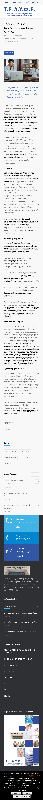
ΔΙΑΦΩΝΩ (27, 793)
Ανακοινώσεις (17, 36)
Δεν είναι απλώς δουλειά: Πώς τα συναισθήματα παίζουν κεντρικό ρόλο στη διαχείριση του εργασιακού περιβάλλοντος (21, 632)
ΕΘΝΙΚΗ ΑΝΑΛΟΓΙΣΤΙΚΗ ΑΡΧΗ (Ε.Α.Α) (18, 659)
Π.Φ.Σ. (6, 683)
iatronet (11, 422)
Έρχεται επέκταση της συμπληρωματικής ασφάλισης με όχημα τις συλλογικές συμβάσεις (21, 613)
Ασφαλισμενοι (10, 452)
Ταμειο (8, 464)
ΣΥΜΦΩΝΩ (16, 793)
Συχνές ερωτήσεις (31, 2)
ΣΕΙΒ (5, 702)
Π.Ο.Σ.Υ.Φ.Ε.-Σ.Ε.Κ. (10, 665)
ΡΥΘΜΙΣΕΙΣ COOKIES (21, 796)
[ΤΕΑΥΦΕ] (20, 11)
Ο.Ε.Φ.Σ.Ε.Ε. (8, 677)
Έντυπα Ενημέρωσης (13, 2)
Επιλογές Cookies (10, 599)
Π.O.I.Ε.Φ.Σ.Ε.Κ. (9, 671)
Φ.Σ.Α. (6, 690)
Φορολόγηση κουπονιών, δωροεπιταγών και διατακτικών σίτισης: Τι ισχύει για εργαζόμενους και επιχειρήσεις (21, 622)
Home (6, 36)
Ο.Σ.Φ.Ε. (7, 696)
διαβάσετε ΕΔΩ (34, 776)
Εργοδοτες (25, 452)
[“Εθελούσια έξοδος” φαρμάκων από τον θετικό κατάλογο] (21, 70)
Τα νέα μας (9, 429)
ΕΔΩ (34, 778)
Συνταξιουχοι (10, 458)
